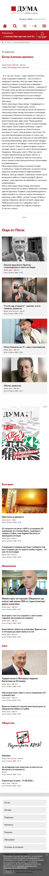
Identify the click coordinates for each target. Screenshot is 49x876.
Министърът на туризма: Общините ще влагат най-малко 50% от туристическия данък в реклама (23, 601)
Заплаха (6, 756)
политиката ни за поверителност (15, 868)
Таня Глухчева (11, 758)
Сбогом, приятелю (12, 386)
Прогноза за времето (13, 517)
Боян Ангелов (13, 311)
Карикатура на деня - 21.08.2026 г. (18, 781)
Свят (4, 646)
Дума (10, 270)
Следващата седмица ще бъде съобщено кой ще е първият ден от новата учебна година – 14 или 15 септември (24, 549)
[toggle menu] (44, 26)
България (7, 484)
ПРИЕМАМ (8, 872)
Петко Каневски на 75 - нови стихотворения (24, 347)
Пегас (9, 42)
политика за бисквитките (26, 866)
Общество (8, 723)
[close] (46, 855)
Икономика (9, 566)
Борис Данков (12, 65)
